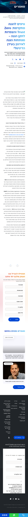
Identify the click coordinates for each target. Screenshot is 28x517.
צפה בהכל (20, 387)
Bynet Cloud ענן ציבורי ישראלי (22, 408)
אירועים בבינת (14, 408)
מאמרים (18, 15)
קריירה (15, 401)
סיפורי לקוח (22, 414)
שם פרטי (20, 284)
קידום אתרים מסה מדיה (12, 507)
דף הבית (23, 15)
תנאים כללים (7, 401)
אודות (16, 403)
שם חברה (20, 296)
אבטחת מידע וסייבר (22, 404)
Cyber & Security (11, 15)
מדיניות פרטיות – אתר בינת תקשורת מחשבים (7, 405)
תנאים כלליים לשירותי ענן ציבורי (7, 423)
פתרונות (23, 401)
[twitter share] (12, 59)
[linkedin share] (16, 59)
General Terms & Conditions (6, 410)
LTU (24, 507)
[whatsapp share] (20, 59)
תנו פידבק (4, 515)
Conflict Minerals (8, 416)
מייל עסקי (20, 312)
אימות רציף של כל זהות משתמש (16, 134)
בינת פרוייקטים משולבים (21, 417)
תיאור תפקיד (20, 301)
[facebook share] (23, 59)
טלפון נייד (20, 307)
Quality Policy (7, 413)
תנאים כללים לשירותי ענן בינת (7, 428)
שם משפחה (20, 290)
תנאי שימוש (7, 419)
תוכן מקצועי (22, 420)
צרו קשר (14, 515)
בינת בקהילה (14, 406)
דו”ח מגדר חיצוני (8, 432)
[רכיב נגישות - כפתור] (9, 437)
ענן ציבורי (23, 412)
